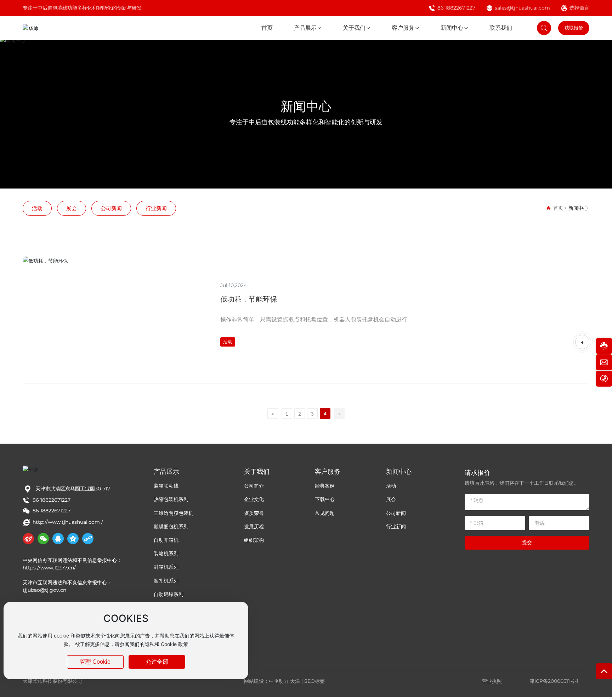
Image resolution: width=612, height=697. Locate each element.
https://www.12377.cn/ (50, 567)
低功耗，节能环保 (248, 299)
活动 (37, 208)
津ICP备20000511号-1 (553, 681)
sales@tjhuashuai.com (522, 8)
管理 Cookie (95, 662)
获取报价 (574, 27)
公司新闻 (111, 208)
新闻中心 (306, 106)
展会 (71, 208)
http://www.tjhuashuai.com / (68, 522)
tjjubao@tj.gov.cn (44, 590)
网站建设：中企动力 (266, 681)
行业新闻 (156, 208)
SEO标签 (314, 681)
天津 (295, 681)
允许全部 (157, 662)
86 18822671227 (456, 8)
